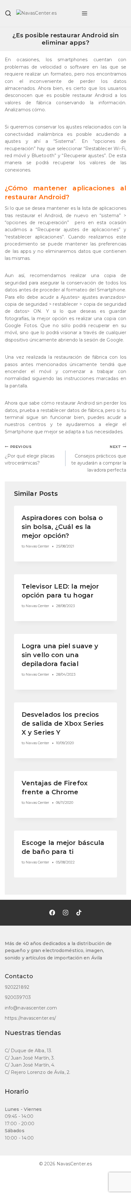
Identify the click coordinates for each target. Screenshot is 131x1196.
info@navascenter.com (31, 1008)
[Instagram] (65, 912)
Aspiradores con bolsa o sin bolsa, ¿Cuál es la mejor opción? (62, 526)
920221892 (17, 987)
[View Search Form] (8, 13)
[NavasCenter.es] (46, 13)
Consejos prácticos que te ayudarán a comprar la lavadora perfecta (98, 458)
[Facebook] (52, 912)
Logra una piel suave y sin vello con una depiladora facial (60, 655)
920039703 (18, 997)
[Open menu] (84, 13)
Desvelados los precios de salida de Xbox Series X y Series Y (63, 723)
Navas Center (37, 546)
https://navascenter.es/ (30, 1018)
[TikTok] (79, 912)
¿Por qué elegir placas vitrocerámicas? (29, 455)
